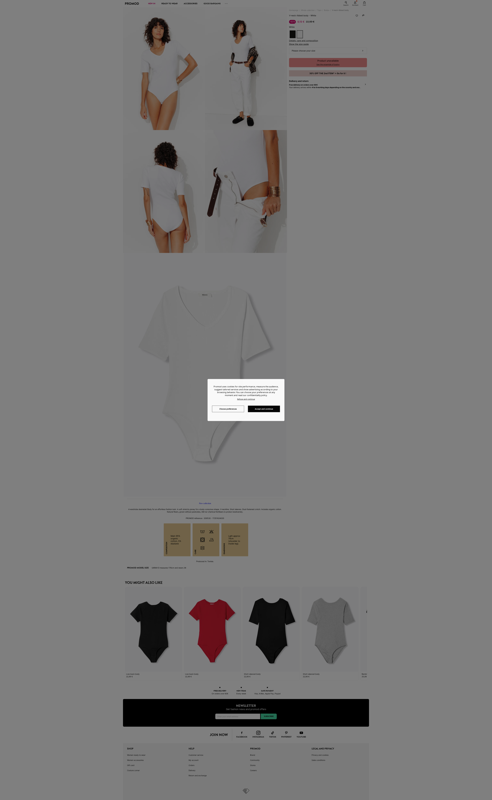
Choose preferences (228, 409)
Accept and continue (264, 409)
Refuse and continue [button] (246, 399)
